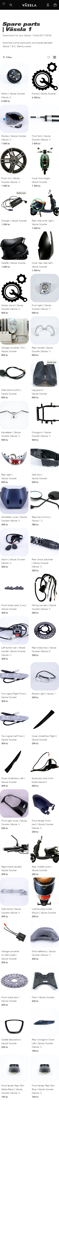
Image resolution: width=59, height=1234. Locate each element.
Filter (9, 57)
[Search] (10, 4)
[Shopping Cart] (55, 4)
